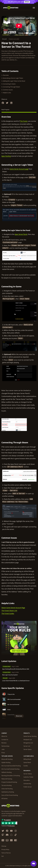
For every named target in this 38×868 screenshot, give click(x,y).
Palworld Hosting (6, 779)
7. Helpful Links (6, 93)
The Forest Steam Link (9, 611)
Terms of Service (6, 853)
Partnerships (5, 746)
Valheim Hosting (6, 772)
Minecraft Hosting (6, 759)
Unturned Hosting (7, 789)
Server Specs (28, 749)
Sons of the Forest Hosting (9, 795)
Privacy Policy (5, 849)
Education (27, 780)
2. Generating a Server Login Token (12, 78)
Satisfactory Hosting (7, 792)
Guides (26, 766)
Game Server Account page (19, 169)
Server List (27, 746)
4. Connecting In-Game (8, 84)
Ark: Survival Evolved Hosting (10, 769)
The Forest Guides (7, 613)
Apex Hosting (6, 156)
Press (3, 753)
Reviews (4, 743)
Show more (19, 716)
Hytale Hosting (5, 762)
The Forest (23, 121)
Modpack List (28, 740)
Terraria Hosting (6, 785)
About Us (4, 736)
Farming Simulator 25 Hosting (10, 776)
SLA (2, 856)
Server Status (28, 774)
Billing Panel (27, 759)
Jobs (3, 749)
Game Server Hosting (30, 736)
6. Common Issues (7, 90)
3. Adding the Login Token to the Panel (13, 81)
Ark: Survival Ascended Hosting (11, 766)
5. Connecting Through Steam (10, 87)
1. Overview (5, 75)
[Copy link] (13, 116)
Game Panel (27, 762)
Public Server (28, 787)
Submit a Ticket (28, 777)
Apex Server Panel (21, 234)
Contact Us (4, 740)
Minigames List (28, 743)
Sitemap (3, 846)
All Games (4, 799)
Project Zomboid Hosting (9, 782)
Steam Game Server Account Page (13, 608)
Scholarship (27, 784)
